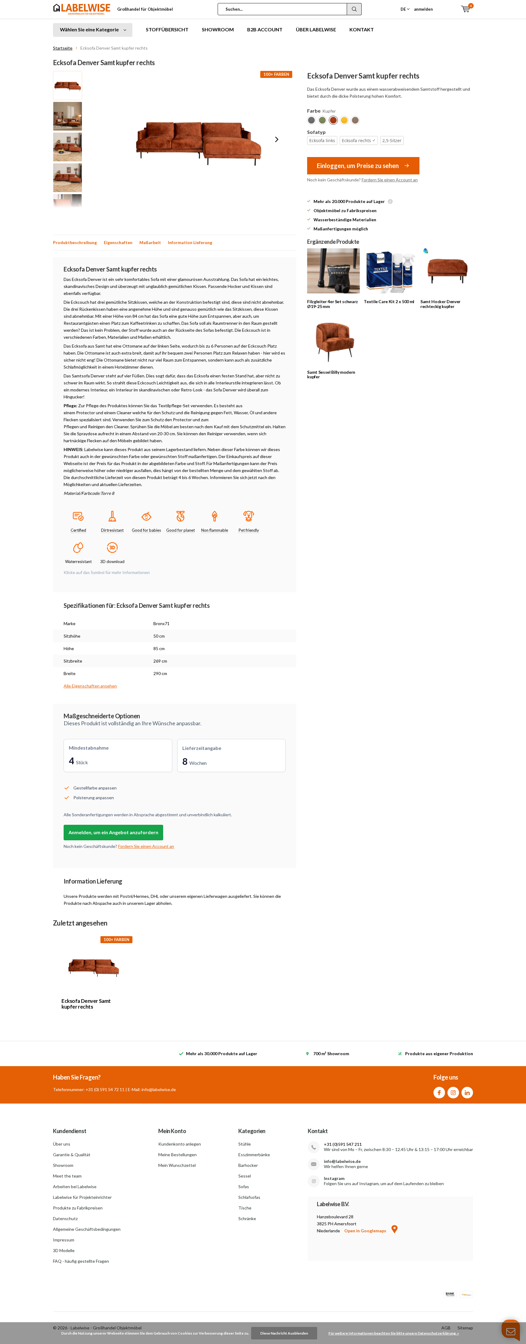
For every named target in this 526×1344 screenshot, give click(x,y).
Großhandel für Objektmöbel (145, 9)
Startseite (62, 48)
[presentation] (276, 139)
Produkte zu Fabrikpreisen (78, 1207)
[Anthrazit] (311, 120)
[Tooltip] (390, 201)
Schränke (247, 1218)
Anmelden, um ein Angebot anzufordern (113, 832)
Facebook (439, 1092)
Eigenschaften (118, 242)
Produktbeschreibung (75, 242)
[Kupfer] (333, 120)
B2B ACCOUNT (264, 29)
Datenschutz (65, 1218)
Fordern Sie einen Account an (390, 179)
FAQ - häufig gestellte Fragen (81, 1261)
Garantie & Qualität (71, 1154)
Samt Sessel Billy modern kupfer (331, 374)
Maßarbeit (150, 242)
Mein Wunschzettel (177, 1165)
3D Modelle (64, 1250)
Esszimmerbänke (254, 1154)
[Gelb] (344, 120)
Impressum (63, 1239)
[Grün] (322, 120)
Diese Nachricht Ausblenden (284, 1333)
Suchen (354, 9)
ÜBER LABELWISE (316, 29)
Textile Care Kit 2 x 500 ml (389, 301)
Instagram (453, 1092)
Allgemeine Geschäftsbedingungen (87, 1229)
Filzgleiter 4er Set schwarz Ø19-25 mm (332, 304)
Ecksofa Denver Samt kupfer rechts (86, 1004)
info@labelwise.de (342, 1161)
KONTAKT (361, 29)
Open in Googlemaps (365, 1230)
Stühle (244, 1143)
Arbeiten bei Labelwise (74, 1186)
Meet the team (67, 1175)
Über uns (61, 1143)
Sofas (243, 1186)
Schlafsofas (249, 1197)
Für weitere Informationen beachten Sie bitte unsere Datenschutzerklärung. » (393, 1333)
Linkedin (467, 1092)
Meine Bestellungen (177, 1154)
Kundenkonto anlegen (179, 1143)
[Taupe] (355, 120)
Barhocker (248, 1165)
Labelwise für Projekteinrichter (82, 1197)
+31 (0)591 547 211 (343, 1144)
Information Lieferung (190, 242)
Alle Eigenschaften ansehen (90, 685)
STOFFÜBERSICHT (167, 29)
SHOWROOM (218, 29)
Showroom (63, 1165)
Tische (244, 1207)
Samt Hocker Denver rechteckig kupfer (440, 304)
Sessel (244, 1175)
